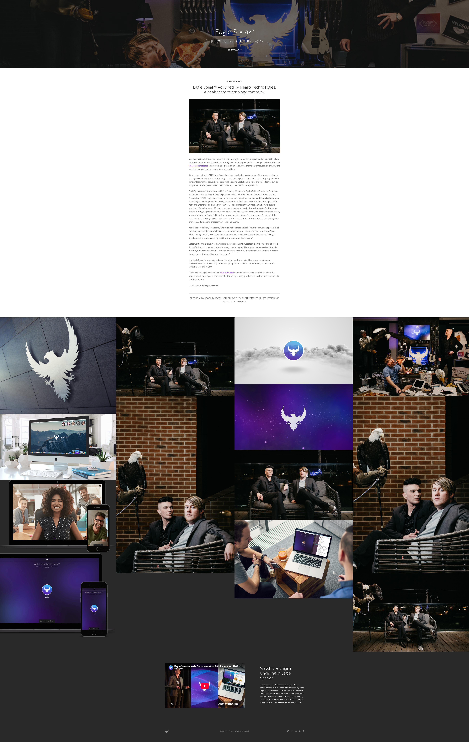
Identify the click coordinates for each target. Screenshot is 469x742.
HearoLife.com (227, 272)
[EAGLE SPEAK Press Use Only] (175, 484)
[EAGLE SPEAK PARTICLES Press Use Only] (293, 417)
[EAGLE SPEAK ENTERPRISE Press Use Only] (293, 559)
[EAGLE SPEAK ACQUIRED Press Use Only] (293, 485)
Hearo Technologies (198, 165)
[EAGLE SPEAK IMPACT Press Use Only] (293, 350)
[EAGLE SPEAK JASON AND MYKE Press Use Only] (175, 356)
